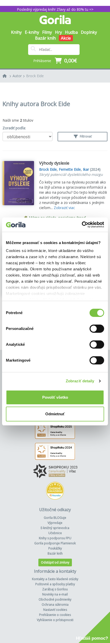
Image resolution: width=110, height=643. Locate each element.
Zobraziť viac (64, 207)
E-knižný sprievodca (55, 528)
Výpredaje (55, 523)
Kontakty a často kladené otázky (55, 579)
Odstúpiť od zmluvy (55, 562)
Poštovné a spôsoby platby (55, 584)
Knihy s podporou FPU (55, 538)
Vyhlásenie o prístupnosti (55, 620)
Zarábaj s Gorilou (55, 589)
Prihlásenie (42, 60)
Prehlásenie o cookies (55, 615)
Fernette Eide (70, 169)
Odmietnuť (55, 414)
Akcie (66, 38)
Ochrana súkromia (55, 604)
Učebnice (55, 533)
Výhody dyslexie (54, 163)
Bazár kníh (45, 38)
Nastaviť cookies (55, 609)
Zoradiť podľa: (14, 127)
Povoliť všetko (55, 397)
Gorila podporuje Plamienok (55, 543)
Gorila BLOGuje (55, 517)
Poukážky (55, 548)
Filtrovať (85, 136)
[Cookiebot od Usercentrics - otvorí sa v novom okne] (81, 224)
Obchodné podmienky (55, 599)
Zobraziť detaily (80, 381)
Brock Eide (35, 75)
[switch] (97, 329)
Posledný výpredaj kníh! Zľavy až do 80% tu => (55, 9)
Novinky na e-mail (55, 594)
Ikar (86, 169)
